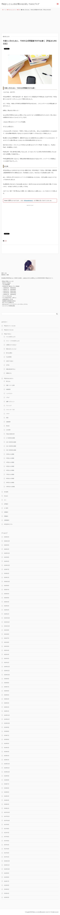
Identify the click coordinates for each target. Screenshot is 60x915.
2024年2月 (6, 561)
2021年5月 (6, 646)
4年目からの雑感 (10, 462)
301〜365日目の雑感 (11, 450)
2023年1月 (6, 577)
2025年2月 (6, 549)
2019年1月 (6, 759)
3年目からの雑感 (10, 458)
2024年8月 (6, 557)
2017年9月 (6, 824)
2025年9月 (6, 545)
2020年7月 (6, 686)
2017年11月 (7, 816)
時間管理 (8, 389)
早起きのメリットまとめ (9, 325)
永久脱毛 (6, 491)
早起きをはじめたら (8, 378)
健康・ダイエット (10, 401)
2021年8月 (6, 634)
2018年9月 (6, 775)
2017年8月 (6, 828)
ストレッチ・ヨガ (10, 409)
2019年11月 (7, 719)
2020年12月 (7, 666)
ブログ (7, 397)
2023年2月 (6, 573)
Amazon (6, 496)
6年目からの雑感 (10, 470)
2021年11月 (7, 622)
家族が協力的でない (11, 369)
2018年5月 (6, 792)
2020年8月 (6, 682)
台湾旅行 (6, 504)
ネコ (5, 500)
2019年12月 (7, 715)
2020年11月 (7, 670)
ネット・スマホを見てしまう (13, 340)
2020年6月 (6, 690)
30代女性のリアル (8, 524)
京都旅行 (6, 512)
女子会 (7, 365)
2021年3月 (6, 654)
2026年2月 (6, 537)
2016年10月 (7, 869)
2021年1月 (6, 662)
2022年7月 (6, 589)
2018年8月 (6, 780)
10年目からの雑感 (10, 486)
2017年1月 (6, 856)
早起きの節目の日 (10, 434)
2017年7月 (6, 832)
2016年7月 (6, 881)
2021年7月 (6, 638)
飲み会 (7, 425)
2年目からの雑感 (10, 454)
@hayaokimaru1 (28, 200)
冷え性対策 (8, 357)
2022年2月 (6, 609)
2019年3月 (6, 751)
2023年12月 (7, 565)
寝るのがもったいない (11, 348)
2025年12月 (7, 541)
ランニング (8, 405)
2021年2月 (6, 658)
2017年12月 (7, 812)
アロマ (7, 413)
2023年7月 (6, 569)
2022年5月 (6, 597)
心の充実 (8, 429)
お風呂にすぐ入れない (11, 344)
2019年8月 (6, 731)
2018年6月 (6, 788)
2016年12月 (7, 861)
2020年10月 (7, 674)
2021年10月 (7, 626)
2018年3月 (6, 800)
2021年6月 (6, 642)
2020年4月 (6, 699)
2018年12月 (7, 763)
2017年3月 (6, 848)
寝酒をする (8, 373)
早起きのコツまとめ (8, 329)
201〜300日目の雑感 (11, 446)
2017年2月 (6, 852)
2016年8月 (6, 877)
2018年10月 (7, 771)
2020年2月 (6, 707)
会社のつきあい (9, 361)
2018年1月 (6, 808)
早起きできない (7, 333)
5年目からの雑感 (10, 466)
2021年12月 (7, 618)
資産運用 (8, 421)
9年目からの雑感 (10, 482)
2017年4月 (6, 844)
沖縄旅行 (6, 516)
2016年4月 (6, 893)
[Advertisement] (30, 22)
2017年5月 (6, 840)
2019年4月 (6, 747)
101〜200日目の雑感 (11, 442)
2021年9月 (6, 630)
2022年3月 (6, 605)
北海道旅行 (6, 520)
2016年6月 (6, 885)
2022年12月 (7, 581)
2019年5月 (6, 743)
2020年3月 (6, 703)
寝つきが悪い (9, 352)
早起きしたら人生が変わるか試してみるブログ (20, 4)
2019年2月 (6, 755)
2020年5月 (6, 695)
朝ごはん (8, 381)
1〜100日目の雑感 (10, 438)
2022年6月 (6, 593)
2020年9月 (6, 678)
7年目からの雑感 (10, 474)
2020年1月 (6, 711)
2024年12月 (7, 553)
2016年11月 (7, 865)
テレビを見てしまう (11, 336)
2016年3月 (6, 897)
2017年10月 (7, 820)
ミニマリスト (9, 393)
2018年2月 (6, 804)
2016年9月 (6, 873)
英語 (5, 240)
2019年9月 (6, 727)
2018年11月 (7, 767)
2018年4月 (6, 796)
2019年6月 (6, 739)
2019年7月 (6, 735)
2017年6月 (6, 836)
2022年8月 (6, 585)
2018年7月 (6, 784)
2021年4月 (6, 650)
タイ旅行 (6, 508)
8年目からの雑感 (10, 478)
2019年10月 (7, 723)
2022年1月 (6, 614)
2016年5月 (6, 889)
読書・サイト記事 (10, 385)
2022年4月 (6, 601)
